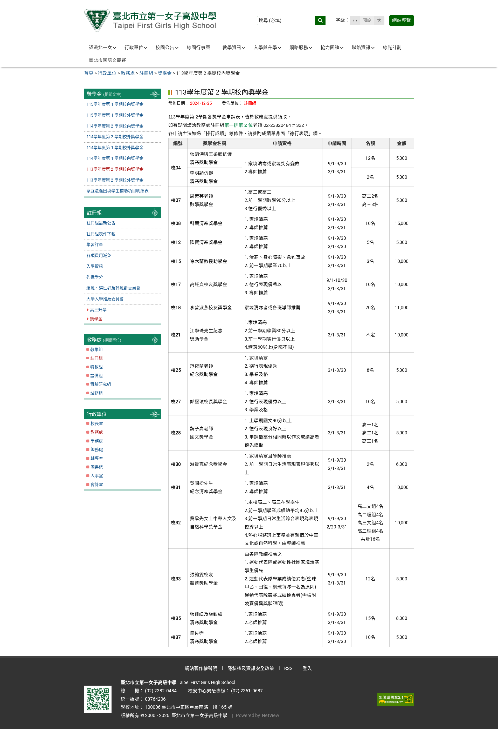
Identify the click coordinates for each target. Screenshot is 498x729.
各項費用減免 (98, 255)
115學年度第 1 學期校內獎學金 (114, 104)
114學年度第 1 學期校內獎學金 (114, 158)
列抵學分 (94, 277)
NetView (270, 715)
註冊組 (96, 358)
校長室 (97, 423)
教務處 (97, 432)
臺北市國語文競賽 (107, 60)
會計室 (97, 484)
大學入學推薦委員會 (105, 298)
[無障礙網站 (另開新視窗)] (395, 699)
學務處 (97, 441)
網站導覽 (401, 20)
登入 (307, 668)
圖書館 (97, 467)
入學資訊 (94, 266)
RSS (288, 668)
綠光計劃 (392, 47)
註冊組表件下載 (100, 233)
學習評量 (94, 244)
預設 (367, 20)
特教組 (96, 366)
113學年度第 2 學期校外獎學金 (114, 180)
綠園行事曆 (198, 47)
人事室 (97, 475)
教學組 (96, 349)
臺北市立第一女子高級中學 (198, 715)
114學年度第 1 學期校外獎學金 (114, 147)
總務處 (97, 449)
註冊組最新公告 (100, 223)
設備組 (96, 375)
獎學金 (96, 318)
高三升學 (98, 309)
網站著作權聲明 (201, 668)
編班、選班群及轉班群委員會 (113, 288)
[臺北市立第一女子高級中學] (150, 20)
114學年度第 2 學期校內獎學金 (114, 126)
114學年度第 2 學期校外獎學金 (114, 136)
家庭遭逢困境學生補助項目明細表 (117, 190)
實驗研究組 (100, 384)
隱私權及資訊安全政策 (250, 668)
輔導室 (97, 458)
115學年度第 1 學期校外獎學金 (114, 115)
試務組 (96, 393)
